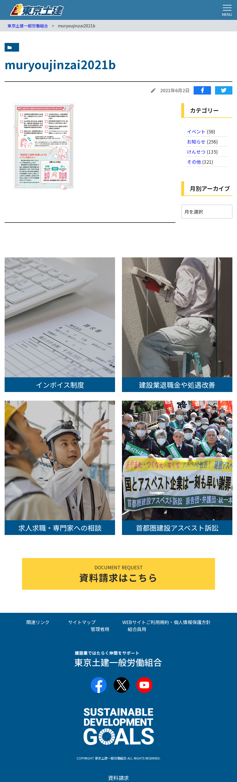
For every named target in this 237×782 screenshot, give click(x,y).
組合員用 (137, 628)
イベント (196, 131)
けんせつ (196, 151)
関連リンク (37, 622)
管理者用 (100, 628)
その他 (194, 161)
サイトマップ (82, 622)
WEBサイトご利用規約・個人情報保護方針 (166, 622)
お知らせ (196, 141)
